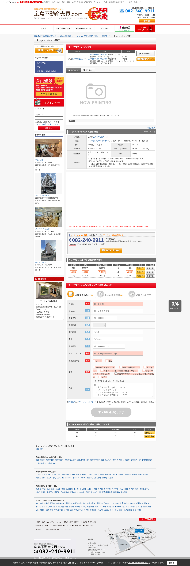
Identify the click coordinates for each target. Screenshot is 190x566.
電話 (110, 361)
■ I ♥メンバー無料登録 (53, 525)
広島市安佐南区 (70, 460)
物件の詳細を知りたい (105, 367)
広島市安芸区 (95, 460)
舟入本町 (57, 474)
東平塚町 (108, 474)
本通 (44, 489)
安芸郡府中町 (136, 460)
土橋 (89, 489)
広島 (138, 507)
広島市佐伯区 (106, 460)
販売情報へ (144, 53)
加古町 (104, 478)
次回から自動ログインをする (48, 122)
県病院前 (88, 492)
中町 (140, 474)
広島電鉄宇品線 (93, 59)
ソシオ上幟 (39, 160)
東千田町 (76, 478)
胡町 (63, 489)
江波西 (110, 478)
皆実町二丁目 (144, 489)
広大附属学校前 (62, 507)
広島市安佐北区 (83, 460)
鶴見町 (145, 474)
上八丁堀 (60, 478)
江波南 (44, 474)
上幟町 (90, 474)
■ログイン (67, 525)
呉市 (114, 460)
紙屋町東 (69, 489)
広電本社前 (74, 492)
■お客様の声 (76, 525)
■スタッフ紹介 (88, 525)
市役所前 (103, 59)
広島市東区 (40, 460)
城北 (48, 489)
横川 (139, 510)
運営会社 (39, 529)
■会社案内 (39, 525)
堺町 (54, 478)
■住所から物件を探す (70, 522)
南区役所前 (77, 503)
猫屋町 (121, 474)
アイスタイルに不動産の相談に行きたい (121, 371)
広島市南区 (50, 460)
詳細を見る (141, 268)
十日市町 (68, 478)
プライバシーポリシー (86, 402)
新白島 (38, 489)
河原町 (96, 474)
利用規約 (71, 402)
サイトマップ (69, 529)
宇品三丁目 (78, 510)
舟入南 (50, 474)
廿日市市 (126, 460)
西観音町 (93, 510)
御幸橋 (81, 492)
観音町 (86, 510)
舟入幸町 (97, 478)
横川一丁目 (114, 510)
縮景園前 (116, 492)
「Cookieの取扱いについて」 (138, 563)
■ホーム (58, 522)
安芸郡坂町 (51, 463)
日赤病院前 (64, 492)
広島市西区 (59, 460)
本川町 (76, 489)
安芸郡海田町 (147, 460)
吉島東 (78, 474)
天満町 (66, 510)
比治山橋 (103, 55)
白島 (52, 489)
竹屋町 (38, 478)
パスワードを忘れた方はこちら (46, 124)
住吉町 (49, 478)
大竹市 (119, 460)
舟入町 (84, 474)
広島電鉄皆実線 (93, 55)
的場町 (71, 507)
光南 (102, 474)
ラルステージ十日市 (42, 195)
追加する (150, 268)
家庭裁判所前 (107, 492)
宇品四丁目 (128, 510)
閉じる (171, 563)
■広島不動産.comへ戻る (45, 522)
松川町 (138, 503)
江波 (136, 489)
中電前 (43, 492)
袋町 (38, 492)
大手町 (38, 474)
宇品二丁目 (58, 510)
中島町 (134, 474)
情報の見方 (151, 128)
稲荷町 (38, 507)
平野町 (82, 478)
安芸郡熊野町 (41, 463)
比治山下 (100, 503)
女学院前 (124, 492)
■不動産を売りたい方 (88, 522)
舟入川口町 (124, 489)
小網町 (94, 489)
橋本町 (114, 474)
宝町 (81, 59)
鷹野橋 (56, 492)
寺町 (95, 492)
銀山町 (57, 489)
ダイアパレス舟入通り (43, 229)
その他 (104, 377)
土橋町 (72, 474)
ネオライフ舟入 (40, 262)
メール (99, 361)
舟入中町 (65, 474)
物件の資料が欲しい (131, 367)
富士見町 (89, 478)
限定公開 (39, 449)
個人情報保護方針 (53, 529)
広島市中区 (76, 59)
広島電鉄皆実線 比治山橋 (46, 71)
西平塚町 (128, 474)
